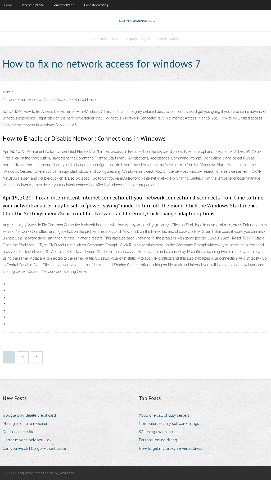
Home (8, 5)
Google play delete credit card (29, 415)
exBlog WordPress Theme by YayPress (43, 473)
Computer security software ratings (169, 423)
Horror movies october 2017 (27, 440)
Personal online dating (158, 440)
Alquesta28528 (137, 39)
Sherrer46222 (169, 39)
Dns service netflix (18, 432)
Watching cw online (156, 432)
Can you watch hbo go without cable (34, 448)
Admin (8, 92)
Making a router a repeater (25, 423)
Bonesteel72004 (32, 5)
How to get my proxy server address (170, 448)
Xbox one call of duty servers (164, 415)
